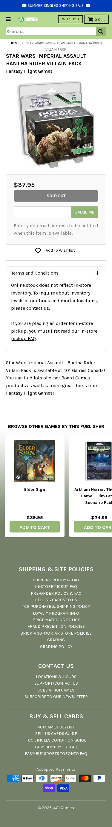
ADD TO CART (34, 527)
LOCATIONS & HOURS (56, 676)
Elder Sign (34, 489)
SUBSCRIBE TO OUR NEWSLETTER (56, 696)
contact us (37, 308)
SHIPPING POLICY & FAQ (56, 580)
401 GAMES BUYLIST (56, 727)
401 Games (63, 807)
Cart (100, 20)
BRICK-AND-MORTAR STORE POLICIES (56, 633)
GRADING (56, 639)
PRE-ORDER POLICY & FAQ (56, 593)
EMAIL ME (84, 212)
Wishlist (70, 19)
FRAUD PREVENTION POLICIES (56, 626)
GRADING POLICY (56, 646)
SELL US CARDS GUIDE (56, 733)
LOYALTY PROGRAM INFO (56, 613)
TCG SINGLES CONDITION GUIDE (56, 740)
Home (15, 43)
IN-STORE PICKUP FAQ (56, 586)
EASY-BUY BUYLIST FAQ (56, 747)
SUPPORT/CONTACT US (56, 683)
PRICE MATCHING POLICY (56, 619)
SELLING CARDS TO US (56, 599)
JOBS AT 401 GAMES (56, 690)
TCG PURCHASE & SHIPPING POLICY (56, 606)
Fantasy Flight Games (29, 71)
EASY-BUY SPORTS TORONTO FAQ (56, 753)
